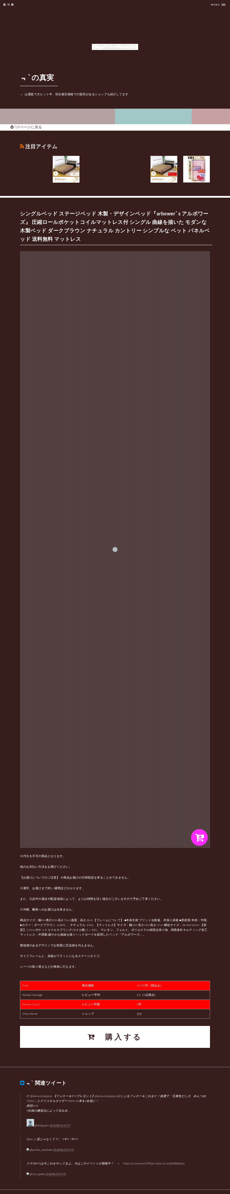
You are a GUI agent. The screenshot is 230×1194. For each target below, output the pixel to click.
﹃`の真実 (37, 77)
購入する (119, 1036)
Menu (215, 4)
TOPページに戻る (28, 127)
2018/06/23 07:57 (60, 1125)
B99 (139, 1013)
